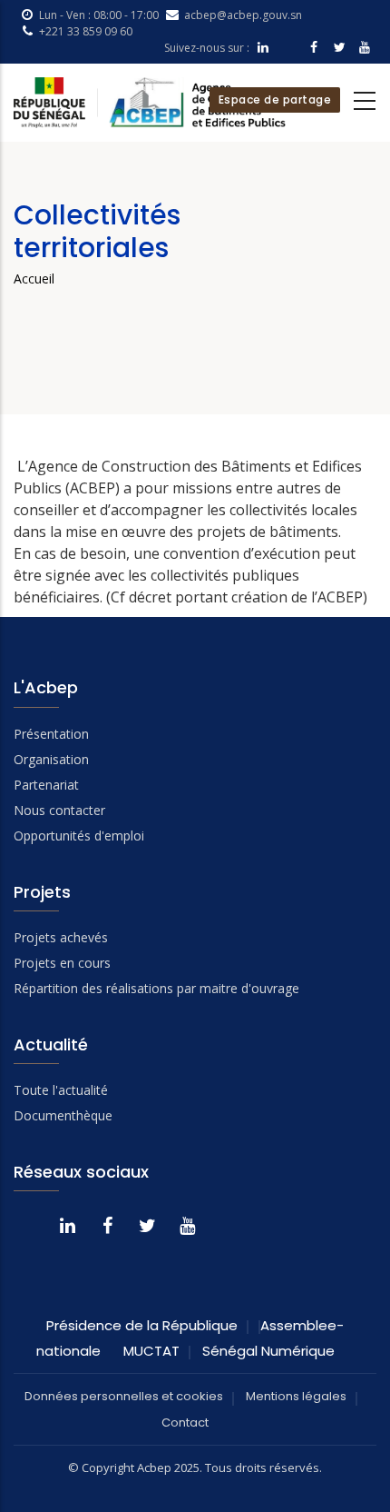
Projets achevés (61, 937)
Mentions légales (296, 1396)
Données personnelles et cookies (123, 1396)
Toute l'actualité (61, 1090)
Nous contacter (59, 810)
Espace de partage (275, 99)
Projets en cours (62, 962)
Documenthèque (63, 1115)
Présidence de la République (142, 1325)
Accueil (34, 278)
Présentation (51, 733)
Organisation (51, 759)
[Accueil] (150, 103)
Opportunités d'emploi (79, 835)
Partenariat (46, 784)
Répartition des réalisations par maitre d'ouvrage (156, 988)
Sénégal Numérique (268, 1350)
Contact (185, 1422)
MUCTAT (151, 1350)
